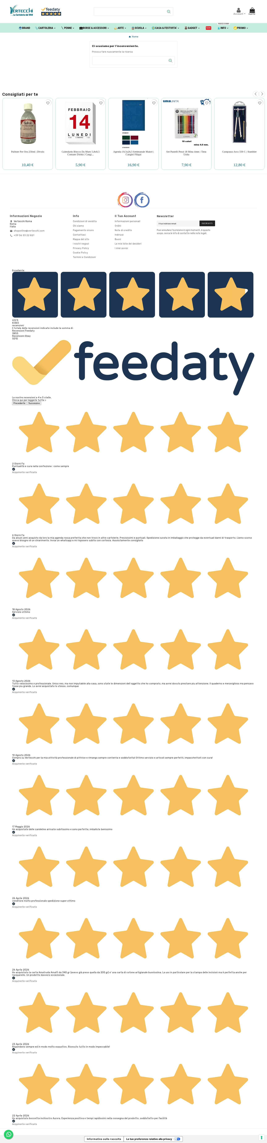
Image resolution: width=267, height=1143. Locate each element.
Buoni (118, 239)
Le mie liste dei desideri (128, 243)
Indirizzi (119, 235)
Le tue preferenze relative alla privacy (149, 1139)
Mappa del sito (81, 239)
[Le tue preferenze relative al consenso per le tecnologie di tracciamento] (262, 1138)
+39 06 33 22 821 (24, 235)
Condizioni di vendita (85, 221)
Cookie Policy (80, 252)
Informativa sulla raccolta (104, 1139)
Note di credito (123, 230)
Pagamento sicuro (83, 230)
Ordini (118, 226)
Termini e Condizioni (84, 257)
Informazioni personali (127, 221)
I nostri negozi (81, 243)
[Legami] (208, 27)
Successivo (34, 403)
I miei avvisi (121, 248)
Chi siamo (78, 226)
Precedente (19, 403)
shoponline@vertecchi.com (29, 230)
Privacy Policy (81, 248)
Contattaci (79, 235)
